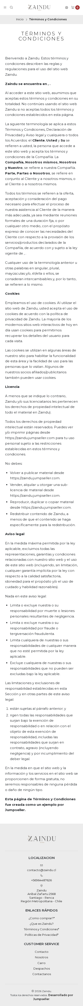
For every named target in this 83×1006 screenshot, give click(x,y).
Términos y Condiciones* (41, 929)
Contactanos (41, 974)
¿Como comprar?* (42, 918)
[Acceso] (66, 8)
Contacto (41, 951)
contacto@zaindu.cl (41, 870)
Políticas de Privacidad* (41, 934)
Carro (41, 963)
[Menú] (5, 8)
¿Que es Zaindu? (42, 923)
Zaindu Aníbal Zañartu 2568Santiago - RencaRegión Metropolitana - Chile (41, 896)
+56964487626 (41, 880)
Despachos (41, 968)
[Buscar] (11, 8)
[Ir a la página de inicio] (39, 7)
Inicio (20, 19)
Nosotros (41, 957)
